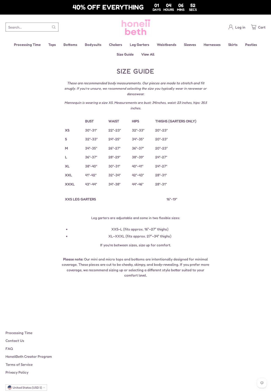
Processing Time (19, 332)
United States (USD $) (27, 387)
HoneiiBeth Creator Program (29, 356)
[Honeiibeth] (135, 27)
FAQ (9, 348)
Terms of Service (19, 364)
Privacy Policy (17, 372)
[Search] (53, 27)
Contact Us (15, 340)
